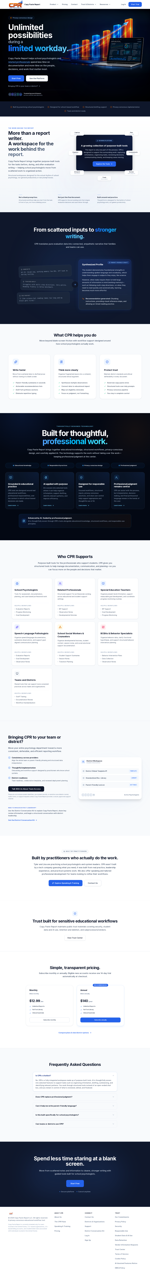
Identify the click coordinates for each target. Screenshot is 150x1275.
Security (118, 1226)
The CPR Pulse (60, 1222)
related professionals (19, 62)
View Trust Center (75, 938)
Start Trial (135, 4)
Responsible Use (121, 1231)
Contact (74, 4)
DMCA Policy (120, 1268)
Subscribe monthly (49, 1020)
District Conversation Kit (94, 1231)
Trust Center (120, 1249)
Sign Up (88, 1240)
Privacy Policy (120, 1222)
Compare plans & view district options (74, 1033)
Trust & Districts (87, 4)
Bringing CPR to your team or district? (23, 86)
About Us (58, 1217)
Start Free (16, 78)
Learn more (12, 505)
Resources (104, 4)
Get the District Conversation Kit (21, 820)
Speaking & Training (62, 1226)
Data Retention (121, 1240)
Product (53, 4)
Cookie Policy (120, 1259)
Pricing (65, 4)
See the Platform (37, 78)
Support (88, 1226)
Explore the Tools (103, 164)
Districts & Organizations (95, 1222)
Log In (123, 4)
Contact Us (93, 883)
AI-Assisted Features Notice (126, 1263)
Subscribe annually (100, 1020)
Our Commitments (122, 1217)
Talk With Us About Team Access (26, 789)
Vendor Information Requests (126, 1245)
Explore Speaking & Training (67, 883)
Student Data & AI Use (123, 1235)
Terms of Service (121, 1254)
